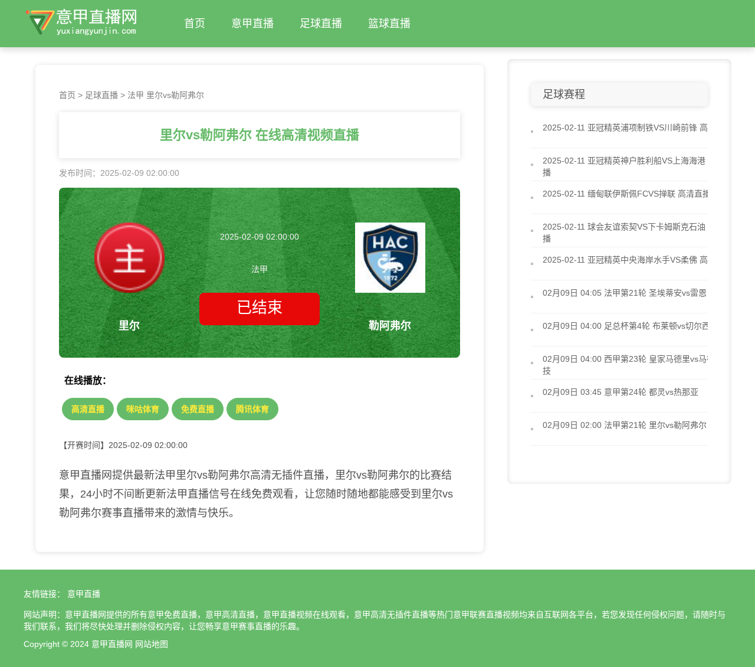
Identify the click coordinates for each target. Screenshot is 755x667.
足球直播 (321, 24)
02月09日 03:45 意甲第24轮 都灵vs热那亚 (620, 392)
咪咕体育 (142, 409)
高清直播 (87, 409)
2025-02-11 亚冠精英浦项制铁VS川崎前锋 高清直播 (638, 127)
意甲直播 (252, 24)
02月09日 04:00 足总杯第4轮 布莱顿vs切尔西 (626, 326)
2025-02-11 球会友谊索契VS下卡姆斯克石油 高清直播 (638, 232)
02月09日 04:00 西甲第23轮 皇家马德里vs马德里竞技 (637, 364)
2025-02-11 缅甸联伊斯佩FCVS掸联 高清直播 (627, 193)
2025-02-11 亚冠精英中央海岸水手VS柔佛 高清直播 (638, 259)
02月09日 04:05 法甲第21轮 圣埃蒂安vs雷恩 (625, 292)
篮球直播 (389, 24)
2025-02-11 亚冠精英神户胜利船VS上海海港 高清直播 (638, 166)
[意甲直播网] (82, 20)
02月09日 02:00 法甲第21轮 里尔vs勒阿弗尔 (625, 425)
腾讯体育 (252, 409)
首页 (194, 24)
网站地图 (151, 644)
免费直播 (197, 409)
